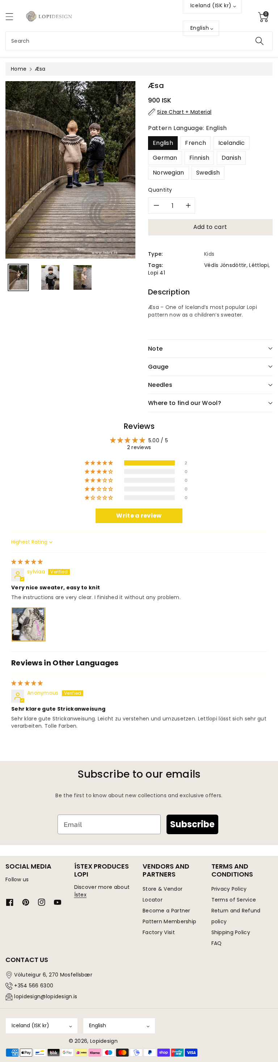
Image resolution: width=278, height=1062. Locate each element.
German (165, 158)
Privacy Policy (229, 888)
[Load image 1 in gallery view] (18, 277)
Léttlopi (258, 265)
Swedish (208, 172)
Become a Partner (166, 910)
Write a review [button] (138, 515)
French (195, 143)
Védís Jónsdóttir (225, 265)
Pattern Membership (169, 921)
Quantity (160, 189)
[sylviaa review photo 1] (28, 624)
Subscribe (192, 824)
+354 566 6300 (33, 985)
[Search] (259, 41)
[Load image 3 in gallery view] (83, 277)
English (163, 143)
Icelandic (231, 143)
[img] (27, 561)
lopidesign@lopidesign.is (45, 996)
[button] (12, 16)
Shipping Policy (230, 932)
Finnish (199, 158)
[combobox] (139, 41)
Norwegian (168, 172)
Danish (231, 158)
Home (18, 68)
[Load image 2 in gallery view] (50, 277)
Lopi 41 (156, 272)
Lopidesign (104, 1041)
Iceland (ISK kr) (30, 1025)
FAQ (216, 943)
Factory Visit (159, 932)
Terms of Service (233, 899)
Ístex (80, 894)
